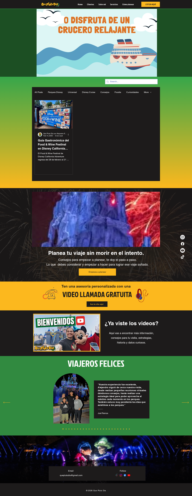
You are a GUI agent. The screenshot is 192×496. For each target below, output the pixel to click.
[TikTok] (182, 257)
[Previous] (6, 403)
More (146, 92)
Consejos (104, 92)
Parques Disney (55, 92)
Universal (72, 92)
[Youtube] (182, 250)
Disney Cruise (88, 92)
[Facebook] (182, 244)
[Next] (185, 403)
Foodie (118, 92)
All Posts (39, 92)
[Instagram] (182, 237)
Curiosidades (132, 92)
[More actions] (69, 134)
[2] (65, 429)
